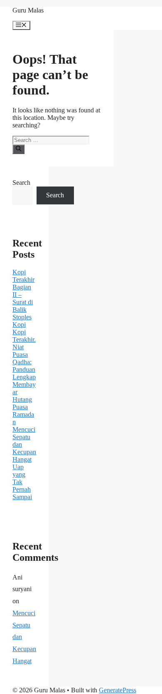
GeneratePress (117, 690)
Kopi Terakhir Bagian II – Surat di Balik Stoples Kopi (23, 298)
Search (21, 182)
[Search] (18, 149)
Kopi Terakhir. (24, 335)
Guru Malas (28, 10)
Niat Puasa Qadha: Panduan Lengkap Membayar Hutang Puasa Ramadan (24, 384)
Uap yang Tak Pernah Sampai (22, 481)
